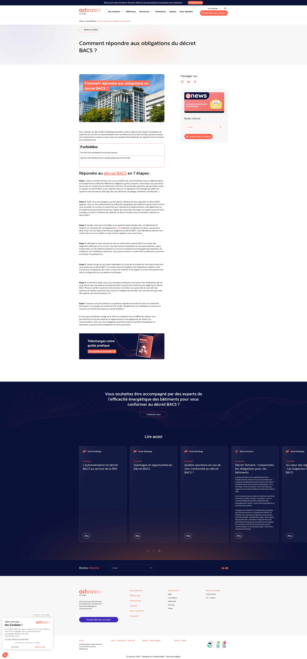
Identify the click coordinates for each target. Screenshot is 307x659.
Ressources (173, 590)
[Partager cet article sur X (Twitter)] (195, 81)
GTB (119, 228)
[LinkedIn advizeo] (223, 568)
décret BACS (115, 173)
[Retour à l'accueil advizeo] (90, 11)
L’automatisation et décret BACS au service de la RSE (100, 467)
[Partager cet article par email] (182, 81)
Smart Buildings (91, 21)
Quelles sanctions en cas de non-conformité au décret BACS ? (202, 468)
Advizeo (81, 21)
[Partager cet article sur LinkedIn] (188, 81)
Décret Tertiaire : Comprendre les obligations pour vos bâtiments (254, 468)
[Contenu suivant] (159, 551)
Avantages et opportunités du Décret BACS (153, 467)
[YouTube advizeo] (226, 568)
